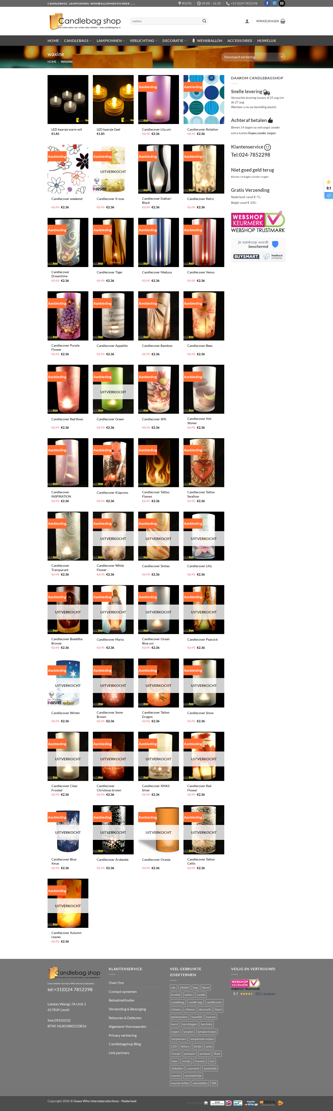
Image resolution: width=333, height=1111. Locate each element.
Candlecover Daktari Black (156, 201)
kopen (175, 1031)
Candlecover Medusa (157, 272)
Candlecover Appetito (112, 346)
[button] (247, 21)
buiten (189, 995)
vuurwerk (193, 1068)
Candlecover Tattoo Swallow (201, 494)
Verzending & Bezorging (127, 1009)
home (52, 61)
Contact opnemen (123, 991)
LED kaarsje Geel (108, 129)
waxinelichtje (193, 1075)
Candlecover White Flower (110, 568)
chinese (190, 1009)
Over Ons (116, 982)
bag (195, 987)
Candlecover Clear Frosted (64, 788)
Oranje (175, 1053)
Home (53, 40)
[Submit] (204, 21)
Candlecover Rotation (202, 129)
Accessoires (239, 40)
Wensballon (209, 40)
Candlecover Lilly (199, 566)
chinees (176, 1009)
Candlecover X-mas (110, 199)
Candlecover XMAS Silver (155, 788)
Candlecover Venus (201, 272)
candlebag (177, 1002)
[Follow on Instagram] (274, 3)
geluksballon (179, 1017)
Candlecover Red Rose (67, 419)
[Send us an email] (282, 3)
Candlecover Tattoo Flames (155, 494)
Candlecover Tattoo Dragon (155, 714)
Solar (174, 1061)
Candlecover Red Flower (199, 788)
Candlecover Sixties (156, 566)
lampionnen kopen (202, 1039)
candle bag (195, 1002)
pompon (205, 1053)
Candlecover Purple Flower (65, 347)
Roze (217, 1053)
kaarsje (211, 1017)
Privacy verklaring (123, 1035)
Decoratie (172, 40)
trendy (186, 1061)
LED (174, 1046)
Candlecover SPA (154, 419)
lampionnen (178, 1039)
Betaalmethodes (121, 1000)
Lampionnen (109, 40)
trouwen (200, 1061)
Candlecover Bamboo (157, 346)
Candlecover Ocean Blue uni (156, 641)
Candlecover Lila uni (156, 129)
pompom (189, 1053)
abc (173, 987)
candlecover (214, 1002)
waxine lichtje (180, 1083)
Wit (214, 1083)
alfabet (184, 987)
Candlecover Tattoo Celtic (201, 861)
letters (185, 1046)
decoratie (205, 1009)
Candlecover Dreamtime (60, 274)
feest (218, 1009)
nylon (208, 1046)
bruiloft (176, 995)
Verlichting (142, 40)
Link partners (119, 1052)
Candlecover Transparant (60, 568)
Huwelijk (266, 40)
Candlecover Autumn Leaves (66, 935)
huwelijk (196, 1017)
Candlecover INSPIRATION (61, 494)
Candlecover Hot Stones (199, 421)
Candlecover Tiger (110, 272)
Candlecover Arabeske (112, 859)
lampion (188, 1031)
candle (201, 995)
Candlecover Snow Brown (110, 714)
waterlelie (210, 1068)
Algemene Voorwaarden (127, 1026)
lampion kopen (207, 1031)
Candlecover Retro (200, 199)
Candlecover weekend (66, 199)
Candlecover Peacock (202, 639)
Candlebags (76, 40)
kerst (174, 1024)
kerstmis (206, 1024)
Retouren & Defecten (125, 1018)
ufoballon (177, 1068)
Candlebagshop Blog (125, 1044)
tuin (212, 1061)
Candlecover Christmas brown (109, 788)
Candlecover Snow (200, 713)
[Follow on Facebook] (267, 3)
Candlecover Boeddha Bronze (66, 641)
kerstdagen (189, 1024)
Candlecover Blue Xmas (63, 861)
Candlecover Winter (65, 713)
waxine (176, 1075)
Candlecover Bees (199, 346)
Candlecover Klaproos (112, 492)
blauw (206, 987)
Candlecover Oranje (156, 859)
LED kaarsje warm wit (66, 129)
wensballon (200, 1083)
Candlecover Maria (110, 639)
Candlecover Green (110, 419)
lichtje (197, 1046)
